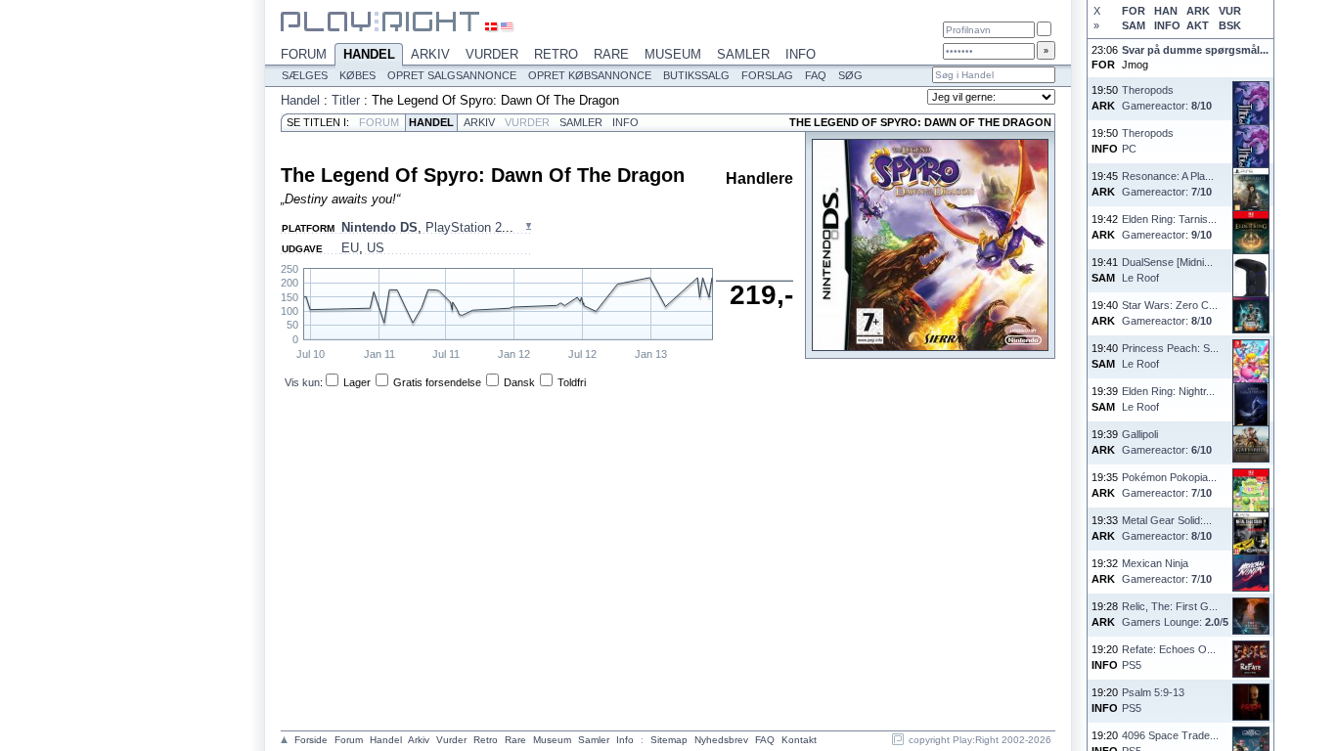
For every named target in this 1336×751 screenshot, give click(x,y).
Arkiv (430, 54)
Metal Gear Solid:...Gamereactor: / (1167, 527)
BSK (1230, 25)
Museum (673, 54)
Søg (850, 75)
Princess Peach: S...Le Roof (1170, 355)
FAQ (815, 75)
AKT (1197, 25)
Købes (357, 75)
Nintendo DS (379, 227)
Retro (556, 54)
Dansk (519, 382)
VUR (1230, 11)
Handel (369, 54)
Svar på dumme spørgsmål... (1195, 50)
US (375, 248)
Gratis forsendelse (437, 382)
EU (350, 248)
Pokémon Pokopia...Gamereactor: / (1169, 484)
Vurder (492, 54)
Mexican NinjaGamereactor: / (1167, 570)
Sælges (305, 75)
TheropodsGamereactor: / (1167, 97)
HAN (1166, 11)
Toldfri (571, 382)
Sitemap (669, 739)
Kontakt (799, 739)
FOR (1133, 11)
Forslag (767, 75)
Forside (311, 739)
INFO (1167, 25)
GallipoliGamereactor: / (1167, 441)
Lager (357, 382)
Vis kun (302, 382)
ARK (1198, 11)
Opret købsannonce (589, 75)
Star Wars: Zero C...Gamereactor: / (1170, 312)
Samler (743, 54)
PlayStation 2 (463, 227)
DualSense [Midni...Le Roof (1167, 269)
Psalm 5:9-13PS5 (1153, 699)
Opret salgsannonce (451, 75)
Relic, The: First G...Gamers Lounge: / (1175, 613)
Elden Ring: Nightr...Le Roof (1168, 398)
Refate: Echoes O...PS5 (1169, 656)
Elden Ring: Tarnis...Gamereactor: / (1169, 226)
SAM (1133, 25)
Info (800, 54)
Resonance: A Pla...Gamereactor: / (1168, 183)
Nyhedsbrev (721, 739)
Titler (346, 100)
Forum (304, 54)
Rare (611, 54)
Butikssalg (696, 75)
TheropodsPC (1148, 140)
